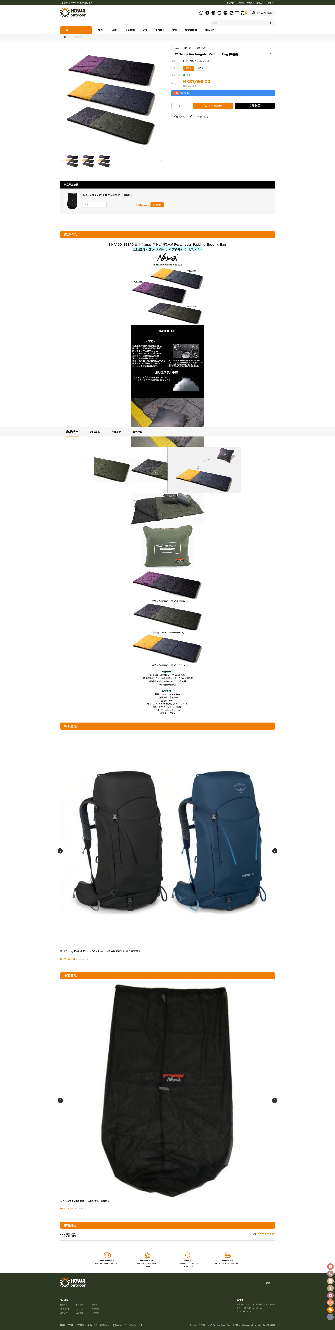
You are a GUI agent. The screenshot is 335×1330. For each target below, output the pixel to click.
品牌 (145, 30)
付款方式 (64, 1304)
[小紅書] (330, 1302)
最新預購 (130, 30)
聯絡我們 (209, 30)
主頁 (64, 37)
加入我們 (95, 1309)
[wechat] (330, 1309)
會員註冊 (268, 13)
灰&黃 (200, 68)
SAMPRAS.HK (269, 1325)
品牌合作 (64, 1313)
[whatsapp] (330, 1266)
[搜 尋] (271, 23)
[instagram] (330, 1281)
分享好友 (180, 116)
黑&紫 (188, 68)
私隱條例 (79, 1304)
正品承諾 (79, 1313)
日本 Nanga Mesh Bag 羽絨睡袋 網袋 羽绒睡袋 (108, 194)
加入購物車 (157, 205)
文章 (174, 30)
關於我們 (240, 3)
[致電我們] (330, 1274)
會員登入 (260, 13)
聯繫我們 (230, 3)
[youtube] (330, 1295)
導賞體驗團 (191, 30)
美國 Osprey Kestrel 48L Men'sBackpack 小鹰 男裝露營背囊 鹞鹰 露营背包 (100, 951)
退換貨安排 (64, 1309)
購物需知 (250, 3)
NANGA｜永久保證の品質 (195, 48)
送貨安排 (260, 3)
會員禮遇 (160, 30)
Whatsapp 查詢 (200, 116)
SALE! (114, 30)
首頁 (100, 30)
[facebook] (330, 1288)
